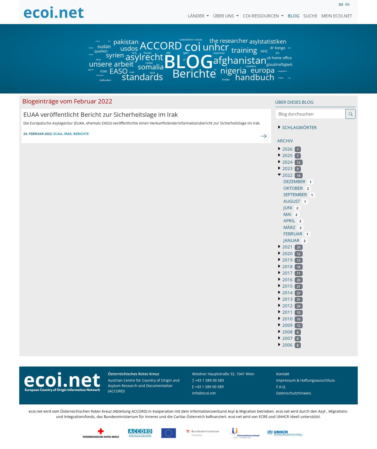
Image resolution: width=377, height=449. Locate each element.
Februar (295, 234)
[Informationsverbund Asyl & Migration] (244, 432)
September (298, 194)
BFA (277, 53)
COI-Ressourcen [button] (261, 16)
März (292, 227)
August (294, 201)
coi (193, 46)
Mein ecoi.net (336, 16)
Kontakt (282, 373)
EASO (119, 71)
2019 (290, 260)
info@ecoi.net (204, 393)
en (347, 4)
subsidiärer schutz (191, 39)
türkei (149, 62)
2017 (290, 273)
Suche (310, 16)
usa (289, 78)
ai (184, 59)
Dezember (297, 181)
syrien (115, 55)
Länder (196, 16)
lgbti (185, 52)
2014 (290, 293)
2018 (290, 266)
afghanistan (239, 60)
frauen (148, 52)
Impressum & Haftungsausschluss (305, 380)
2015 (290, 286)
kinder (226, 79)
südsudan (105, 80)
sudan (104, 46)
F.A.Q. (281, 386)
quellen (97, 50)
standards (142, 76)
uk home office (279, 58)
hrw (98, 59)
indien (91, 54)
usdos (129, 48)
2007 (290, 338)
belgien (280, 78)
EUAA (57, 133)
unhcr (216, 47)
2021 (290, 247)
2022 (290, 175)
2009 (290, 325)
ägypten (91, 69)
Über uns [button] (224, 16)
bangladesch (282, 71)
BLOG (188, 61)
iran (103, 71)
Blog (293, 16)
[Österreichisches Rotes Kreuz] (100, 432)
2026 (290, 149)
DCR (152, 72)
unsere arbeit (98, 63)
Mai (290, 214)
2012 (290, 306)
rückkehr (251, 66)
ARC (168, 52)
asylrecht (144, 57)
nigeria (233, 70)
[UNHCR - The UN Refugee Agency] (285, 432)
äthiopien (100, 75)
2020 (290, 253)
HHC (264, 51)
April (292, 221)
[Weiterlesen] (264, 136)
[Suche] (350, 114)
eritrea (91, 48)
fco (109, 41)
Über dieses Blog (294, 102)
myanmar (219, 52)
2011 (290, 312)
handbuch (254, 77)
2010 (290, 319)
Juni (290, 208)
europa (263, 70)
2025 (290, 155)
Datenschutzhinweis (293, 393)
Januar (294, 240)
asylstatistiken (267, 41)
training (244, 50)
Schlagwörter (299, 127)
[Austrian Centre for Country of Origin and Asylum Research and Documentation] (140, 432)
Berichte (194, 74)
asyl (289, 48)
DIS (215, 69)
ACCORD (161, 45)
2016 (290, 280)
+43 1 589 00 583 (209, 380)
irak (132, 72)
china (98, 41)
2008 (290, 332)
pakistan (125, 41)
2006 (290, 345)
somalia (151, 66)
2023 (290, 168)
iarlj (134, 52)
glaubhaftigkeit (279, 64)
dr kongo (277, 48)
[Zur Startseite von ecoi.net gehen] (54, 12)
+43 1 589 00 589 (209, 386)
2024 (290, 162)
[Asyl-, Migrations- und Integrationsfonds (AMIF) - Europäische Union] (168, 432)
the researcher (220, 41)
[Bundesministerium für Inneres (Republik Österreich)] (202, 432)
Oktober (296, 188)
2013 (290, 299)
